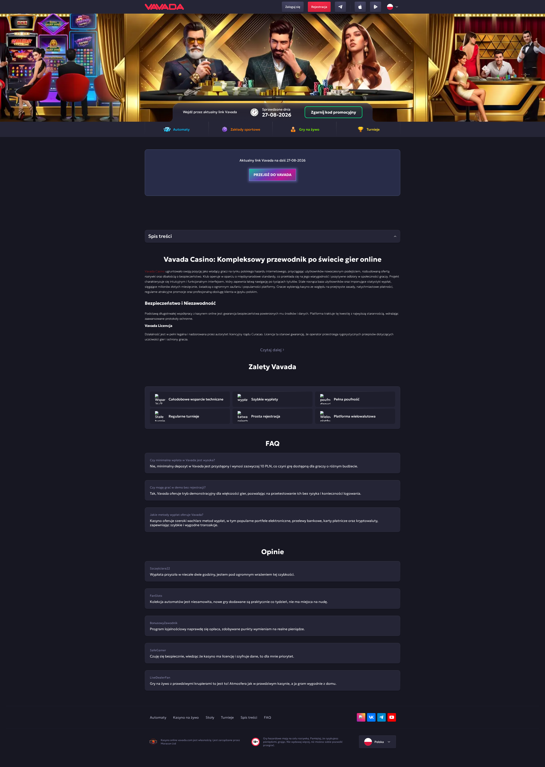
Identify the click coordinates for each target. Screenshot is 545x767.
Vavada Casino (155, 271)
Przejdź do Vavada (272, 174)
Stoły (210, 717)
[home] (164, 7)
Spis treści (249, 717)
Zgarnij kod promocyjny (333, 112)
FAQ (267, 717)
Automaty (158, 717)
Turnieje (227, 717)
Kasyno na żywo (186, 717)
